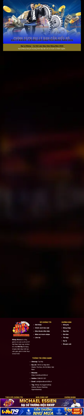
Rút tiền (66, 334)
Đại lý (65, 341)
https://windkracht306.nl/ (39, 375)
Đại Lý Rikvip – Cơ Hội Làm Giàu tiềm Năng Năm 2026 (42, 46)
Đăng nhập (67, 328)
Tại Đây (40, 362)
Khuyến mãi (67, 344)
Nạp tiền (66, 331)
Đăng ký (66, 325)
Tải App (66, 337)
